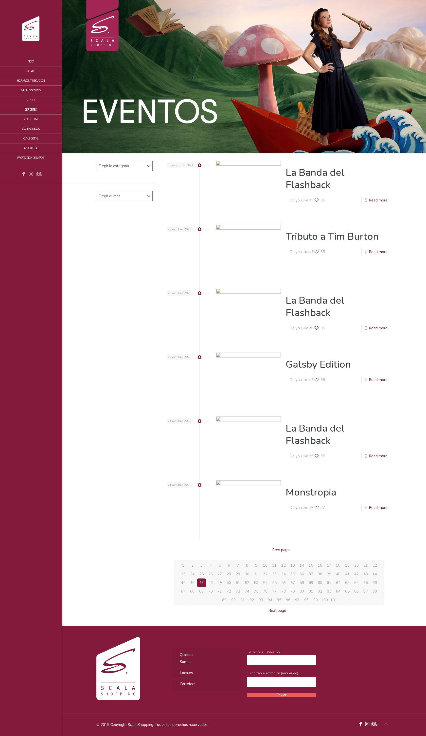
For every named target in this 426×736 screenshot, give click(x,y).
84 (338, 591)
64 (356, 582)
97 (297, 599)
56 (283, 582)
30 (247, 574)
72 (229, 591)
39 (329, 574)
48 (210, 582)
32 (265, 574)
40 (338, 574)
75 (256, 591)
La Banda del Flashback (315, 179)
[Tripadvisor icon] (38, 174)
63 (347, 582)
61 (329, 582)
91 (242, 599)
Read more (378, 200)
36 (302, 574)
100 (324, 599)
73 (238, 591)
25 (201, 574)
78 (283, 591)
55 (274, 582)
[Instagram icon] (31, 174)
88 (375, 591)
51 (238, 582)
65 (365, 582)
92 (251, 599)
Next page (277, 610)
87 (365, 591)
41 (347, 574)
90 (233, 599)
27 (219, 574)
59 (311, 582)
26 (210, 574)
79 (292, 591)
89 (224, 599)
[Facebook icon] (23, 174)
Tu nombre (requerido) (264, 651)
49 (219, 582)
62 (338, 582)
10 (265, 565)
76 (265, 591)
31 (256, 574)
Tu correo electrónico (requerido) (272, 673)
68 (192, 591)
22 (375, 565)
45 (183, 582)
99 (315, 599)
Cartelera (187, 683)
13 (292, 565)
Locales (186, 672)
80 (302, 591)
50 (229, 582)
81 (311, 591)
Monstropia (311, 492)
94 (270, 599)
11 (274, 565)
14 (302, 565)
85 (347, 591)
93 (261, 599)
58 (302, 582)
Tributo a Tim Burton (332, 236)
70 (210, 591)
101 (333, 599)
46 (192, 582)
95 (279, 599)
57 (292, 582)
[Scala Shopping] (31, 28)
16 (320, 565)
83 (329, 591)
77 (274, 591)
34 (283, 574)
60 (320, 582)
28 (229, 574)
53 (256, 582)
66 (375, 582)
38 (320, 574)
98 (306, 599)
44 (375, 574)
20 (356, 565)
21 (365, 565)
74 (247, 591)
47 (201, 582)
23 (183, 574)
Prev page (281, 549)
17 (329, 565)
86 (356, 591)
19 (347, 565)
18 (338, 565)
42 (356, 574)
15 (311, 565)
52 (247, 582)
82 (320, 591)
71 (219, 591)
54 (265, 582)
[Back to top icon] (386, 724)
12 (283, 565)
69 (201, 591)
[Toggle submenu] (57, 119)
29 (238, 574)
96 (288, 599)
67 (183, 591)
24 (192, 574)
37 (311, 574)
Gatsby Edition (318, 364)
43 (365, 574)
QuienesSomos (186, 658)
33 (274, 574)
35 (292, 574)
